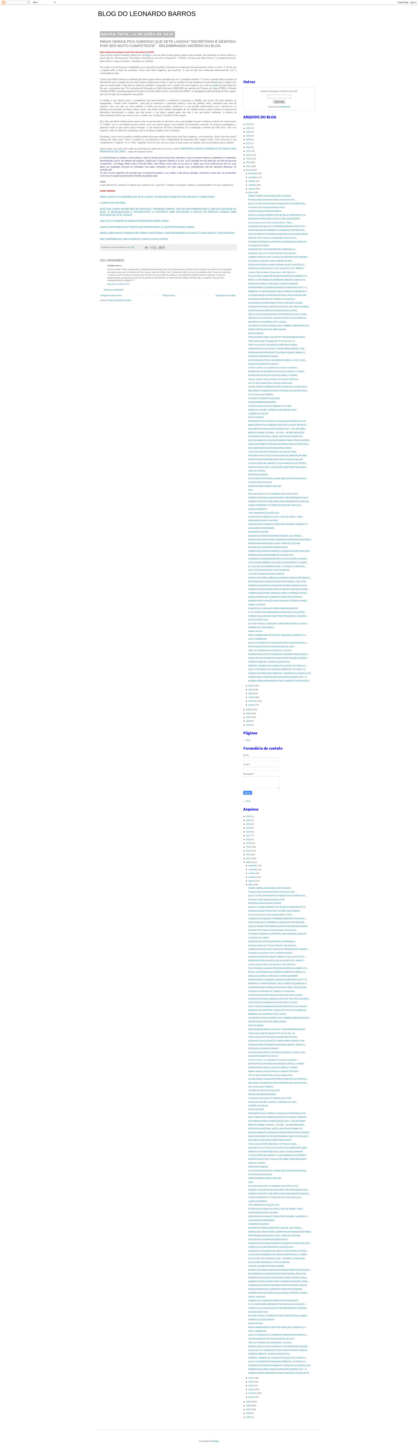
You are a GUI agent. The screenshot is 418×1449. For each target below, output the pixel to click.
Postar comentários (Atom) (119, 300)
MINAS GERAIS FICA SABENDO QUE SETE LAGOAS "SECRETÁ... (278, 425)
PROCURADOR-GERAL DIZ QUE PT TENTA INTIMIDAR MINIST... (277, 337)
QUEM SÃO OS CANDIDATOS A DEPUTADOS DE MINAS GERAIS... (278, 658)
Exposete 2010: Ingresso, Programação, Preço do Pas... (273, 238)
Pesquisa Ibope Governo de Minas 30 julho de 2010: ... (272, 200)
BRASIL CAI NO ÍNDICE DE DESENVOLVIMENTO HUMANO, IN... (277, 280)
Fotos (250, 490)
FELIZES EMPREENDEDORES (262, 402)
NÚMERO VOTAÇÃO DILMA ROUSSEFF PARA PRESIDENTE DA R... (278, 498)
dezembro (253, 173)
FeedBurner (285, 107)
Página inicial (169, 295)
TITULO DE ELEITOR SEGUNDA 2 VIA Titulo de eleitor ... (273, 452)
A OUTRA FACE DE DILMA (260, 482)
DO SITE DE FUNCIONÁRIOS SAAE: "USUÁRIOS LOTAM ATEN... (277, 566)
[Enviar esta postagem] (146, 247)
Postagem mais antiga (226, 295)
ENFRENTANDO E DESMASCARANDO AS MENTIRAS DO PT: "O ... (278, 287)
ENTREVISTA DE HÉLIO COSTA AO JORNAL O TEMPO (272, 375)
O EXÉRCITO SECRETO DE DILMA (264, 398)
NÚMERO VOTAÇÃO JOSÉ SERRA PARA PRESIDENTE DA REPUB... (279, 501)
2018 (248, 139)
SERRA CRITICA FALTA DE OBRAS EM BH (267, 329)
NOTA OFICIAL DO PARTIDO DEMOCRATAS (268, 547)
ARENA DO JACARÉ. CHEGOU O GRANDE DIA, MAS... (273, 410)
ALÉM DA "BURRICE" (257, 509)
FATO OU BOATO (255, 333)
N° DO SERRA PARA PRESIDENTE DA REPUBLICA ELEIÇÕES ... (277, 612)
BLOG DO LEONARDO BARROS (147, 13)
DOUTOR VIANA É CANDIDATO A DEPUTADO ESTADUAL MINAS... (278, 624)
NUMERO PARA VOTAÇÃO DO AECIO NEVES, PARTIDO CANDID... (278, 601)
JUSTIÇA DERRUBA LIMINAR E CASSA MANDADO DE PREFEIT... (277, 463)
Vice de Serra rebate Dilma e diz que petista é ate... (271, 383)
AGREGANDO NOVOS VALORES (263, 520)
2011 (248, 166)
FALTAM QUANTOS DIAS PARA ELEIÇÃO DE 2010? (271, 646)
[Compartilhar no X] (157, 247)
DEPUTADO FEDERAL (258, 475)
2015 (248, 151)
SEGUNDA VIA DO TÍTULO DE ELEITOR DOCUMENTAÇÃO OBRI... (278, 455)
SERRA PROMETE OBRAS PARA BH (264, 486)
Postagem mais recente (111, 295)
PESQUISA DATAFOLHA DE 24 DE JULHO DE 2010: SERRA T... (276, 268)
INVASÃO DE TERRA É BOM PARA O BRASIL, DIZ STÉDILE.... (275, 536)
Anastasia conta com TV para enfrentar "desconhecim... (272, 253)
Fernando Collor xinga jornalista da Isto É (266, 207)
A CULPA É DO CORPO (258, 245)
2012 (248, 162)
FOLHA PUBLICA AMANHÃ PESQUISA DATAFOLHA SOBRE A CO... (278, 276)
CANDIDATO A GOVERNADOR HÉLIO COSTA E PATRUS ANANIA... (278, 559)
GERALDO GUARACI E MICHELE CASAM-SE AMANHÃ (273, 284)
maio (251, 689)
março (252, 697)
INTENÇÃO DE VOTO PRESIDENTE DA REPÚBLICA (271, 249)
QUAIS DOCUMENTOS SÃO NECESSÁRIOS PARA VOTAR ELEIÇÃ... (279, 444)
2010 (248, 170)
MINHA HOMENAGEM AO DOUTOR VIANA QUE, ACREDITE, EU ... (277, 635)
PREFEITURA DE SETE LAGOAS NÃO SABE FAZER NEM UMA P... (277, 467)
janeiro (252, 705)
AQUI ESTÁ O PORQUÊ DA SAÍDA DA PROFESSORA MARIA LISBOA (134, 221)
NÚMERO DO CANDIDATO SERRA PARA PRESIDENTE (273, 608)
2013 (248, 159)
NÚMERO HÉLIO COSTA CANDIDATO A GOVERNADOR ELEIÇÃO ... (278, 654)
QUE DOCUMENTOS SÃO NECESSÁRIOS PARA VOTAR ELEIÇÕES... (279, 440)
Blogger (215, 1441)
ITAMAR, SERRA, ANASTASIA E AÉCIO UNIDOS (269, 196)
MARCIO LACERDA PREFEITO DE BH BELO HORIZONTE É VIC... (277, 215)
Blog (148, 55)
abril (251, 693)
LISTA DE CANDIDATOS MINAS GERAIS (266, 574)
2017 (248, 143)
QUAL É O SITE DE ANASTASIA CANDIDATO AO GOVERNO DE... (277, 203)
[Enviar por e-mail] (151, 247)
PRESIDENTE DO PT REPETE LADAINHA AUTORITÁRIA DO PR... (277, 421)
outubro (252, 181)
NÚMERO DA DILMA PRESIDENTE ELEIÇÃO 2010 (271, 555)
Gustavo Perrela (255, 631)
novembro (253, 177)
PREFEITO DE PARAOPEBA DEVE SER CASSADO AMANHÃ (275, 459)
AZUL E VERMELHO (257, 639)
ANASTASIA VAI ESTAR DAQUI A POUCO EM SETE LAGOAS (275, 303)
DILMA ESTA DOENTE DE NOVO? (263, 364)
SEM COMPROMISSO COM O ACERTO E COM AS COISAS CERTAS (134, 239)
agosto (252, 189)
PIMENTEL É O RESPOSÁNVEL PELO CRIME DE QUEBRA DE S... (278, 291)
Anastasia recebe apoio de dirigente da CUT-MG (269, 406)
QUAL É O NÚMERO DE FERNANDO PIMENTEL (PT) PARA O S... (277, 669)
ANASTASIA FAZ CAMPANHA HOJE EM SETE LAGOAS (272, 310)
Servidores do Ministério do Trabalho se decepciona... (272, 299)
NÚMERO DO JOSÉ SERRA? (261, 627)
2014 (248, 155)
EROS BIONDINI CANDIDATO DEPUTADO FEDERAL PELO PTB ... (278, 581)
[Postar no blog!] (154, 247)
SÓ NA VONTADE (256, 417)
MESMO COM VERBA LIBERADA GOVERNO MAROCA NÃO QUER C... (280, 578)
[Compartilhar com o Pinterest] (163, 247)
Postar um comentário (113, 290)
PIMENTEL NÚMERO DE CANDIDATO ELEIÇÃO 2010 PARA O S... (277, 666)
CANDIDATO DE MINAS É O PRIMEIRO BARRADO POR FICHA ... (277, 226)
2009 (248, 709)
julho (251, 192)
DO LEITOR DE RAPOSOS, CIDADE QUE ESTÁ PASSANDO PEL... (278, 478)
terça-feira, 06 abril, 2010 (118, 284)
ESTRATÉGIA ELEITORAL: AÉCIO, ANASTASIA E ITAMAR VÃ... (276, 436)
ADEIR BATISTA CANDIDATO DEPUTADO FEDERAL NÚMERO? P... (278, 524)
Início (248, 740)
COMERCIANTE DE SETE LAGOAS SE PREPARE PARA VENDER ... (278, 257)
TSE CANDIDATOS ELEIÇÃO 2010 (263, 513)
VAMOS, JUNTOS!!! (256, 605)
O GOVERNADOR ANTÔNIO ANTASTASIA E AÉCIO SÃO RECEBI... (277, 295)
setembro (253, 185)
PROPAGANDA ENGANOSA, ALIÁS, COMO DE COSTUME (274, 543)
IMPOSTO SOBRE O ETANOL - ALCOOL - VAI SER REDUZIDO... (276, 433)
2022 (248, 124)
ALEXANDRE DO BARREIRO (261, 528)
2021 (248, 128)
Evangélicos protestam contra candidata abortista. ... (271, 261)
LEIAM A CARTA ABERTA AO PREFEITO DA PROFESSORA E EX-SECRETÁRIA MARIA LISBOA (147, 227)
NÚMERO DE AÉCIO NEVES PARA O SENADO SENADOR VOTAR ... (278, 589)
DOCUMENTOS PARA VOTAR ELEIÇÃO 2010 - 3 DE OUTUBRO (276, 429)
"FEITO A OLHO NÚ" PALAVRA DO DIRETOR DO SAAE (272, 345)
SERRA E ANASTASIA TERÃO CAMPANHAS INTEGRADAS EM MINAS (279, 540)
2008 (248, 713)
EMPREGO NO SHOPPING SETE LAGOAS (267, 322)
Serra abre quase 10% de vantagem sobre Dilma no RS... (273, 494)
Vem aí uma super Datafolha (260, 394)
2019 (248, 136)
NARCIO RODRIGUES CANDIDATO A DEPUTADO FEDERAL (275, 597)
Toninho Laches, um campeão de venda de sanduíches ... (273, 368)
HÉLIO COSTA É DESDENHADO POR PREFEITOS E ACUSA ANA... (278, 314)
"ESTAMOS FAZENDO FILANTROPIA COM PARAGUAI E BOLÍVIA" (277, 242)
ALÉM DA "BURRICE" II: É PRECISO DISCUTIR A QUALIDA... (275, 505)
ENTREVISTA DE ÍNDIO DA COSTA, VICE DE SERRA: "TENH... (276, 517)
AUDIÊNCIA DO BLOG (258, 413)
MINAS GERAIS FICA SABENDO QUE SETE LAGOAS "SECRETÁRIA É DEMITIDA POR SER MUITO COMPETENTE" (157, 197)
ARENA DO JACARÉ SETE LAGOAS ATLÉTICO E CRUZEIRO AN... (277, 318)
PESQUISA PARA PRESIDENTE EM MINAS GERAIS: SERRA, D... (277, 352)
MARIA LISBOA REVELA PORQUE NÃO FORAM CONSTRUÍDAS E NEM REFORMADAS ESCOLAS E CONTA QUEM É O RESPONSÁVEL (167, 233)
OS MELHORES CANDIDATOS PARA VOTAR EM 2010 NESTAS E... (278, 387)
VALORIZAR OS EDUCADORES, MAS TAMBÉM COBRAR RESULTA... (279, 326)
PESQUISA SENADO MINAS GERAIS (264, 211)
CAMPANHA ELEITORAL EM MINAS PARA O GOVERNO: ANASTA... (278, 593)
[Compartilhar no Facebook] (160, 247)
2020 (248, 132)
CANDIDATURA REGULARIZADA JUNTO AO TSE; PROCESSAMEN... (279, 307)
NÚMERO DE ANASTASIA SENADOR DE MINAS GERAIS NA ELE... (278, 585)
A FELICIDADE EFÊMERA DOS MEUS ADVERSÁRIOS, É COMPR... (278, 562)
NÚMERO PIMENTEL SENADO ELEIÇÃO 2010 (269, 662)
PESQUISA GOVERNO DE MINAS (263, 356)
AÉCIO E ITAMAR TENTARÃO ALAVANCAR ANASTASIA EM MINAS (278, 234)
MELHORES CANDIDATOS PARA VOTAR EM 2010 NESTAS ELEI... (278, 391)
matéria (216, 85)
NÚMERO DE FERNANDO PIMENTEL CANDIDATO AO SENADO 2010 (279, 673)
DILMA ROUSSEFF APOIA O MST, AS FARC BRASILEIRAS (274, 219)
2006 (248, 721)
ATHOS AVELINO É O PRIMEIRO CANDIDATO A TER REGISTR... (277, 230)
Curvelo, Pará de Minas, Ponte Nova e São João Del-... (272, 272)
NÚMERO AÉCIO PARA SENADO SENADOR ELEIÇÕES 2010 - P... (277, 677)
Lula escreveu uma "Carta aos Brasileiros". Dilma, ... (271, 223)
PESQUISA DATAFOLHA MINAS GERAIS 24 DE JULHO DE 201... (277, 265)
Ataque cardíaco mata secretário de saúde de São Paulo (273, 379)
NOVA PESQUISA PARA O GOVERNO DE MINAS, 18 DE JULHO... (277, 360)
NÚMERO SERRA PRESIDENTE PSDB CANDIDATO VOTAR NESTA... (279, 681)
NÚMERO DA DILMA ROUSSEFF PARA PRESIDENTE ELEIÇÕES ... (278, 616)
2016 (248, 147)
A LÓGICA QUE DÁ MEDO (113, 203)
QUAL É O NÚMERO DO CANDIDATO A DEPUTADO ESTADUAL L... (278, 643)
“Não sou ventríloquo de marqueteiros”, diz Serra (269, 650)
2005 (248, 725)
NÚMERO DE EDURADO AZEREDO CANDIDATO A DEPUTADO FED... (279, 551)
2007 (248, 717)
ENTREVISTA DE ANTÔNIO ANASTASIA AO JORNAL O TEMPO (276, 371)
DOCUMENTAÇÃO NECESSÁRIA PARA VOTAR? (270, 448)
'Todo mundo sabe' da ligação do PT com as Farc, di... (272, 341)
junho (251, 686)
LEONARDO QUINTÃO (258, 532)
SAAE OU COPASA (256, 471)
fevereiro (253, 701)
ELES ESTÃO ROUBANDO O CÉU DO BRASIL (269, 570)
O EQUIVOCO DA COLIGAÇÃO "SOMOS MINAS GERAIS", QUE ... (277, 348)
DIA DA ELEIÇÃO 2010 (258, 620)
